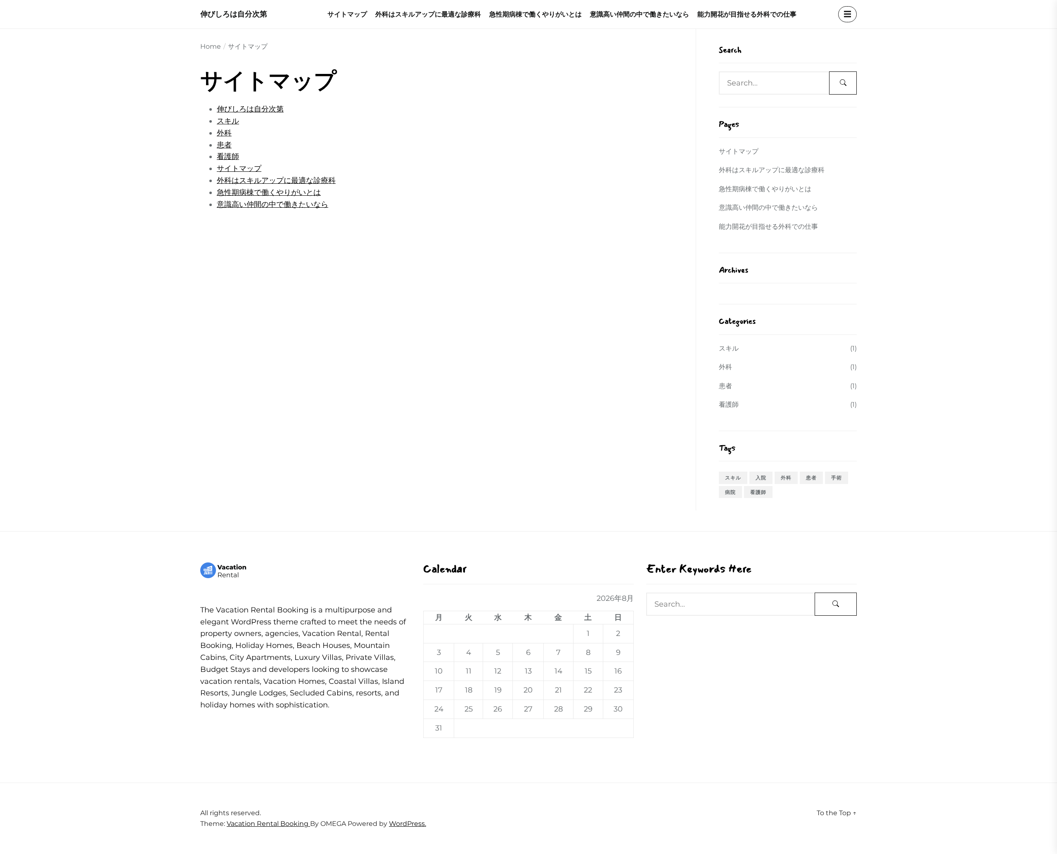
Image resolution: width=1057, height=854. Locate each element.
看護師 (228, 156)
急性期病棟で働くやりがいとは (535, 14)
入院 (761, 477)
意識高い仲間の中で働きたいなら (639, 14)
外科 (224, 133)
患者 (224, 144)
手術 (836, 477)
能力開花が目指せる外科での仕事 (746, 14)
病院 (730, 492)
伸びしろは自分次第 (233, 14)
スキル (228, 121)
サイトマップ (347, 14)
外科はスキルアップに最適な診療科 (428, 14)
